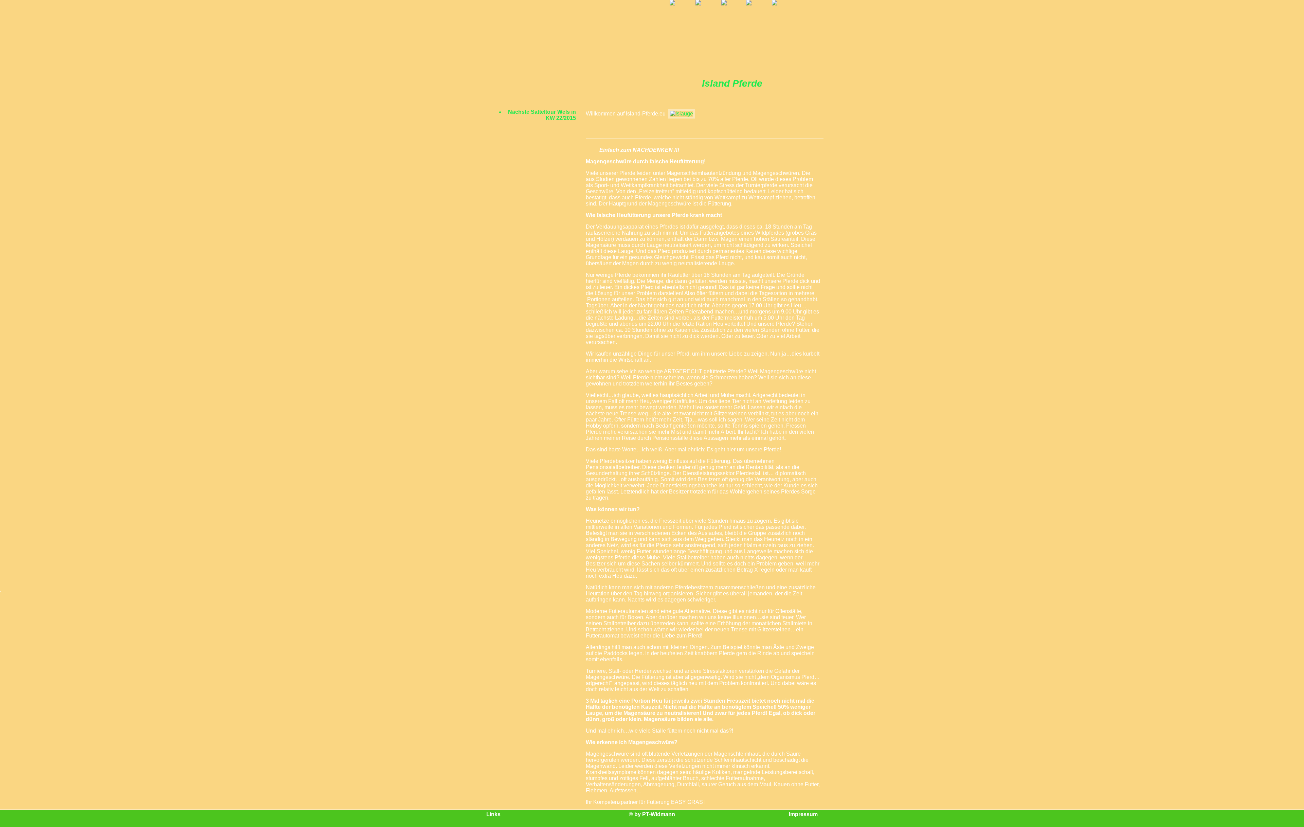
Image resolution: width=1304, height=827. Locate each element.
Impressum (803, 814)
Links (493, 814)
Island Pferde (732, 83)
